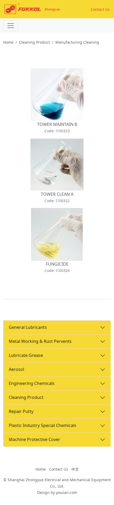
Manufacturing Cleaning (77, 42)
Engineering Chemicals (32, 383)
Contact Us (100, 9)
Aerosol (16, 369)
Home (8, 42)
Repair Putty (21, 411)
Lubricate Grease (26, 355)
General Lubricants (28, 327)
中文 (75, 469)
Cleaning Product (26, 397)
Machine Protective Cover (34, 439)
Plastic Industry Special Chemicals (42, 425)
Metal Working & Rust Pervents (40, 341)
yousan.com (66, 492)
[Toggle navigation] (10, 25)
